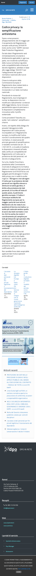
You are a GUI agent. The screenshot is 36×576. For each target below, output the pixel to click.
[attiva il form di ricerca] (26, 10)
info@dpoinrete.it (9, 508)
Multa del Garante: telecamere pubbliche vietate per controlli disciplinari (17, 415)
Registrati (23, 2)
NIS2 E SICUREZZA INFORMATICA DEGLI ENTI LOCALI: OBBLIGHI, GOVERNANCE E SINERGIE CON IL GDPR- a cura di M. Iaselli (18, 405)
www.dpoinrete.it (9, 523)
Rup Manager (10, 546)
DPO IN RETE (10, 10)
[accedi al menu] (32, 9)
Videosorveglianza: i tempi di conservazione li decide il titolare (18, 430)
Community (5, 20)
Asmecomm (9, 551)
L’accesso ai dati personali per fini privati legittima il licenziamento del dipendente (19, 423)
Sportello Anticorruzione (13, 541)
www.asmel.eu (8, 526)
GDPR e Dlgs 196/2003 (9, 21)
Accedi (32, 2)
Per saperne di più (24, 569)
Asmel (3, 2)
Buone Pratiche (6, 18)
